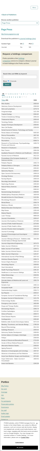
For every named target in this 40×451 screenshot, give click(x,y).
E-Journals (13, 81)
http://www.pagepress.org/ (10, 34)
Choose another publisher (10, 20)
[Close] (37, 423)
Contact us (4, 419)
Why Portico (5, 386)
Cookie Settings (19, 442)
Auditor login (5, 413)
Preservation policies (7, 404)
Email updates (5, 416)
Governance (5, 407)
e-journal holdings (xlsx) (27, 38)
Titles (3, 100)
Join (2, 395)
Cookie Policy (25, 437)
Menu (34, 7)
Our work (4, 389)
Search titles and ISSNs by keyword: (15, 74)
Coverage (4, 392)
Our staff (4, 410)
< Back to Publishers (8, 15)
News (3, 398)
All (3, 94)
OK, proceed (20, 447)
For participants (6, 401)
